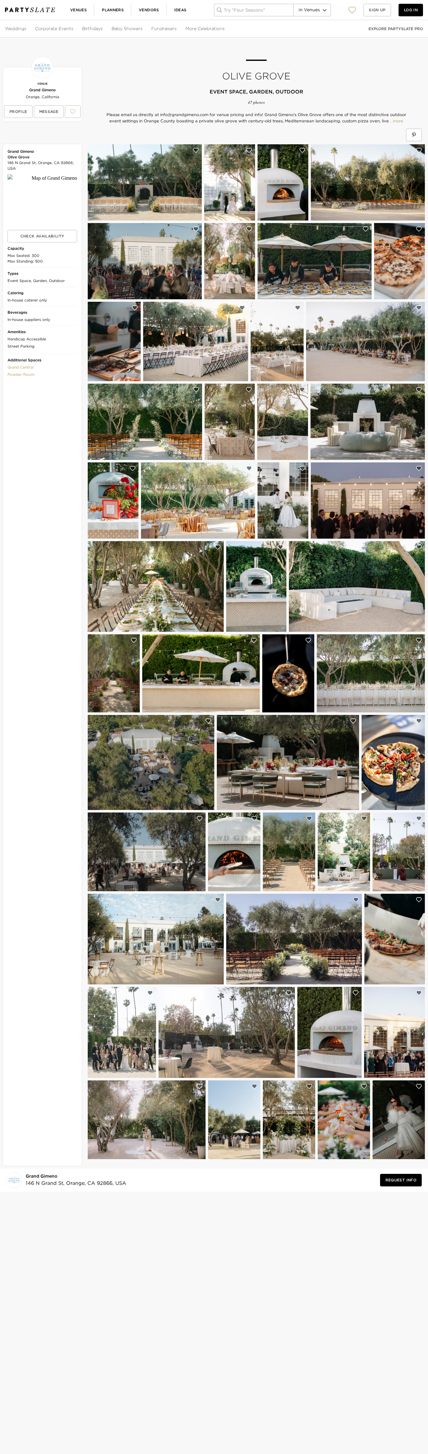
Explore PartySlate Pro (395, 28)
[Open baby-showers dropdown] (143, 28)
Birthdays (92, 28)
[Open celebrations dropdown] (225, 28)
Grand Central (21, 367)
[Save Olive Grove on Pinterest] (414, 135)
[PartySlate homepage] (30, 10)
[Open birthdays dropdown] (103, 28)
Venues (78, 10)
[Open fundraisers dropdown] (177, 28)
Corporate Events (54, 28)
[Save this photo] (196, 150)
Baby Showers (127, 28)
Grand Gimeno (42, 90)
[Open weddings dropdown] (27, 28)
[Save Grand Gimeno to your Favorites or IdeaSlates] (73, 111)
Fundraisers (164, 28)
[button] (352, 10)
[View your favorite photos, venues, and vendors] (352, 10)
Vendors (149, 10)
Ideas (180, 10)
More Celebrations (205, 28)
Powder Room (21, 374)
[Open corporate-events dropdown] (74, 28)
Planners (113, 10)
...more (396, 121)
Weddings (15, 28)
